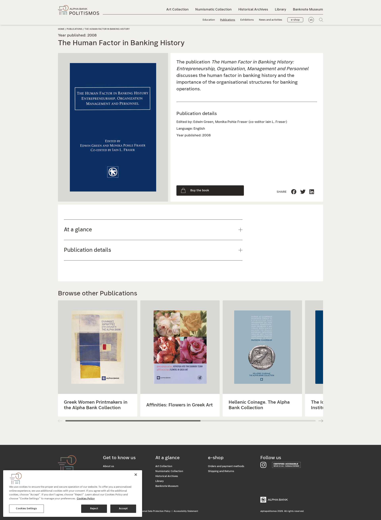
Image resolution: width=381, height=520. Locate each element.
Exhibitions (247, 20)
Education (209, 20)
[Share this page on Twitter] (311, 192)
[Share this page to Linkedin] (303, 192)
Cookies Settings (26, 508)
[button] (320, 420)
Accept (123, 508)
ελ (311, 20)
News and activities (270, 20)
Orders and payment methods (226, 466)
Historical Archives (253, 9)
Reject (94, 508)
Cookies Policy (86, 498)
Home (61, 29)
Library (280, 9)
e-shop (295, 20)
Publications (227, 20)
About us (108, 466)
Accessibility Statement (186, 511)
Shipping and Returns (221, 471)
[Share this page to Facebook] (293, 192)
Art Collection (177, 9)
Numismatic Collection (213, 9)
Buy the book (199, 190)
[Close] (135, 474)
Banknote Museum (308, 9)
